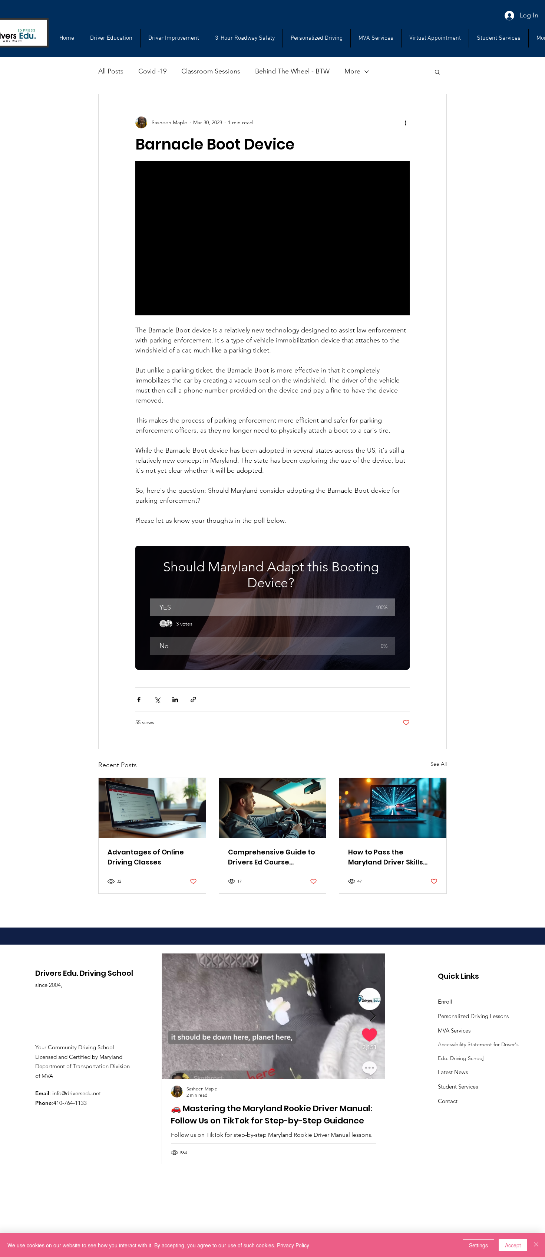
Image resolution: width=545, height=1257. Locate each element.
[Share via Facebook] (138, 699)
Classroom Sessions (210, 71)
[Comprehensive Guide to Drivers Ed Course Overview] (272, 808)
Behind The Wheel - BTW (292, 71)
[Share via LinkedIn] (175, 699)
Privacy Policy (293, 1245)
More (352, 71)
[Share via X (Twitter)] (157, 699)
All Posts (110, 71)
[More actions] (405, 122)
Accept (513, 1245)
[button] (498, 38)
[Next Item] (373, 1016)
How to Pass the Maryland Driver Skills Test (385, 857)
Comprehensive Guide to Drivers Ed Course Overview (271, 857)
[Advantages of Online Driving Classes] (152, 808)
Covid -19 (152, 71)
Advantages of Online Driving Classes (146, 857)
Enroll (445, 1001)
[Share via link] (193, 699)
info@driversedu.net (76, 1093)
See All (438, 764)
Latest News (453, 1072)
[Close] (536, 1245)
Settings (478, 1245)
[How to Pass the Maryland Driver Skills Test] (392, 808)
